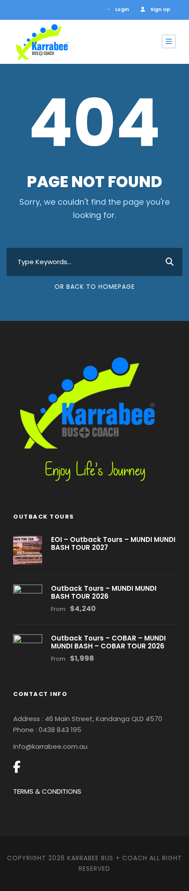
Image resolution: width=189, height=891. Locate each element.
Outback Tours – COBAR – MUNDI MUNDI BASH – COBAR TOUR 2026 (108, 642)
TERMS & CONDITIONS (47, 791)
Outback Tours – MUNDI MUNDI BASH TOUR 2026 (103, 592)
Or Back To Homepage (95, 286)
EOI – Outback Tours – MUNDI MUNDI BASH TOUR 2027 (113, 543)
